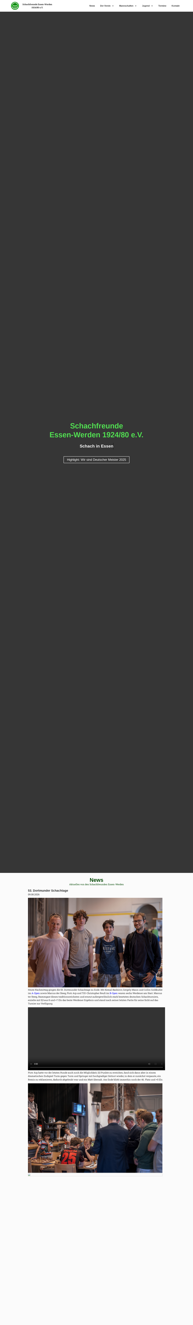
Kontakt (175, 6)
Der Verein (105, 6)
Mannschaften (126, 6)
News (92, 6)
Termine (162, 6)
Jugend (146, 6)
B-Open (114, 993)
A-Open (36, 993)
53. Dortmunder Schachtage (48, 890)
